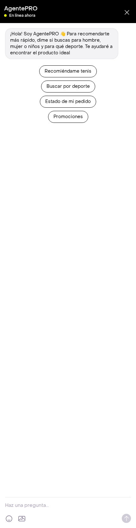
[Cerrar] (127, 12)
